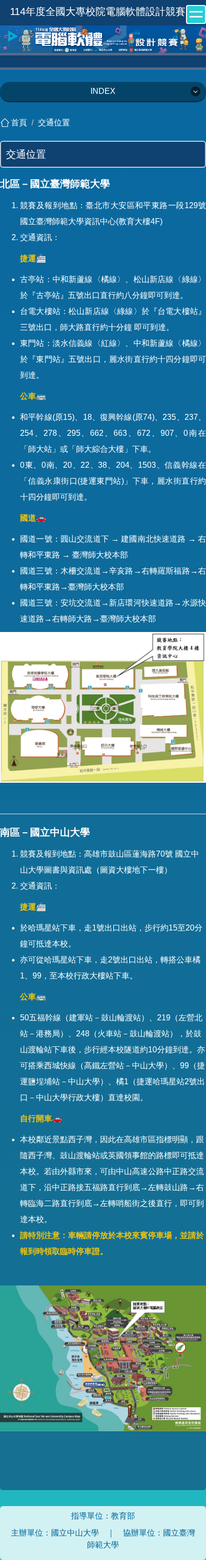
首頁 (19, 122)
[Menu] (196, 14)
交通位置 (54, 122)
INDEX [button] (103, 91)
